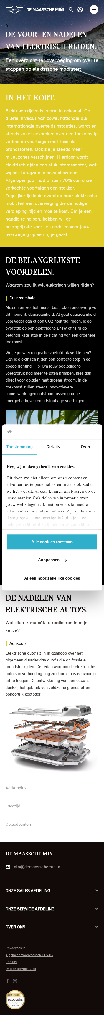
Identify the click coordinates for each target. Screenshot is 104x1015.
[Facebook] (8, 980)
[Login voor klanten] (80, 9)
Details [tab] (53, 446)
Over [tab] (85, 446)
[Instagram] (15, 980)
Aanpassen (49, 559)
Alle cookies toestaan (52, 541)
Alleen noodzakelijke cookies (52, 578)
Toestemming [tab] (19, 446)
